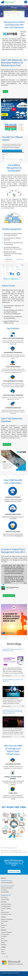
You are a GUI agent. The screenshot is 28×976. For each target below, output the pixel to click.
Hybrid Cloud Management (7, 882)
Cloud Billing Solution (5, 906)
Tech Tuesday (4, 940)
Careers (2, 951)
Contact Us (3, 953)
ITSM (2, 910)
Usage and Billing (5, 892)
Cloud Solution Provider (6, 914)
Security (2, 927)
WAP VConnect (4, 897)
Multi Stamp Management (7, 887)
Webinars (3, 942)
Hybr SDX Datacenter (6, 880)
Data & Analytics (4, 921)
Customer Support (5, 934)
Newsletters (3, 944)
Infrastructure (4, 925)
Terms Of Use (5, 974)
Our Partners (4, 936)
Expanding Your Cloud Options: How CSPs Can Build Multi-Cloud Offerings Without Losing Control (13, 711)
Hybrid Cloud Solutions (6, 904)
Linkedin (7, 957)
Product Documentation (6, 932)
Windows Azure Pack (6, 895)
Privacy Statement (14, 974)
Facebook (2, 957)
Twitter (5, 957)
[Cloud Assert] (7, 2)
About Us (3, 949)
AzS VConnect (4, 890)
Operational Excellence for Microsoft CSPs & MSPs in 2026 (12, 649)
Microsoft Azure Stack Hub (7, 885)
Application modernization (7, 919)
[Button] (25, 2)
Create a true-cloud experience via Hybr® (12, 151)
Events (2, 938)
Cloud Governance (5, 912)
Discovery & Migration (6, 908)
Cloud (2, 923)
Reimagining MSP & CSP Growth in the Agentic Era (13, 680)
